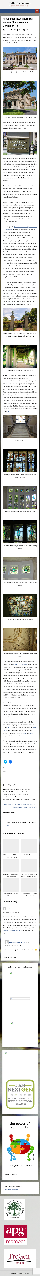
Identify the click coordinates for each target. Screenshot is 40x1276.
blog (6, 785)
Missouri (17, 797)
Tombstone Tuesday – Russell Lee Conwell (19, 1186)
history (16, 785)
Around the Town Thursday (13, 789)
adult (24, 733)
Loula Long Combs (8, 797)
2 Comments (29, 30)
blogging (11, 785)
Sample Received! (19, 822)
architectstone (12, 909)
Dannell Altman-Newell (17, 942)
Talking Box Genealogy (20, 3)
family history (10, 1189)
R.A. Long (24, 799)
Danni (20, 30)
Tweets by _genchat (11, 1174)
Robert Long (31, 799)
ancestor (16, 825)
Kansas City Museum (20, 664)
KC (16, 794)
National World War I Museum (11, 799)
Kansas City (25, 792)
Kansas (19, 792)
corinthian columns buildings (12, 930)
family (31, 733)
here (8, 411)
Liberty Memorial (23, 794)
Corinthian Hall (7, 792)
